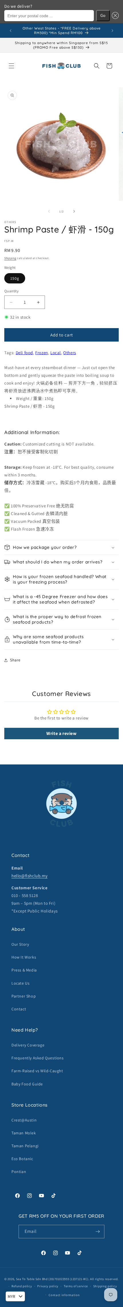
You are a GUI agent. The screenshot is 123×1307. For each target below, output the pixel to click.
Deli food (24, 352)
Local (55, 352)
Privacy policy (47, 1286)
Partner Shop (23, 996)
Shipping (10, 258)
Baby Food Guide (27, 1084)
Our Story (20, 944)
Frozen (41, 352)
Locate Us (20, 983)
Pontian (18, 1171)
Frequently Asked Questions (37, 1057)
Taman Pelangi (25, 1145)
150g (14, 278)
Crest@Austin (24, 1120)
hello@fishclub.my (29, 875)
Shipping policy (105, 1286)
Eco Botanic (22, 1158)
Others (69, 352)
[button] (114, 15)
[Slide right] (74, 211)
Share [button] (15, 660)
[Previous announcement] (10, 30)
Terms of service (76, 1286)
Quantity (11, 291)
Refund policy (21, 1286)
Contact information (64, 1295)
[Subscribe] (98, 1231)
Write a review (61, 733)
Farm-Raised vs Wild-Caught (37, 1070)
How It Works (23, 957)
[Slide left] (49, 211)
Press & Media (24, 970)
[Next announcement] (112, 30)
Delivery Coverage (27, 1045)
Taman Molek (23, 1133)
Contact (18, 1009)
